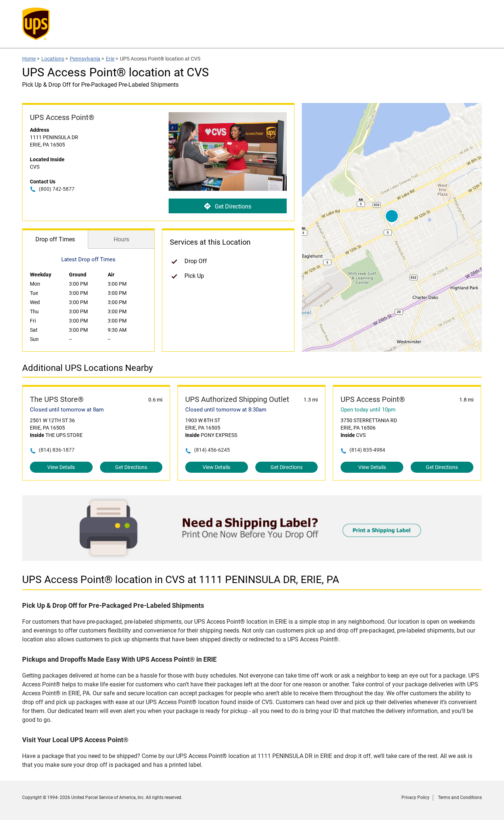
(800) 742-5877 (57, 189)
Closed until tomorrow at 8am (67, 409)
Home (29, 59)
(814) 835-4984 (367, 450)
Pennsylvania (85, 59)
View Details (61, 467)
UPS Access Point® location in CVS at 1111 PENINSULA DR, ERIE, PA (180, 579)
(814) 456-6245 (212, 450)
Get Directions (233, 206)
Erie (110, 59)
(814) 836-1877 (57, 450)
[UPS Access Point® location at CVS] (252, 558)
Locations (52, 59)
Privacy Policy (415, 797)
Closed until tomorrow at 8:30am (225, 409)
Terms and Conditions (460, 797)
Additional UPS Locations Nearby (87, 368)
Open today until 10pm (368, 409)
